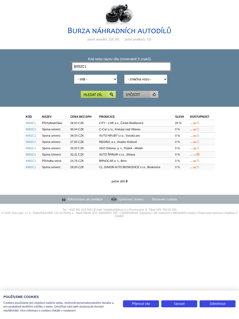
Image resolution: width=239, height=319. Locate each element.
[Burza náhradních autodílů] (119, 32)
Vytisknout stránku (131, 199)
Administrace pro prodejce (85, 199)
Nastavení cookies (164, 199)
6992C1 (31, 123)
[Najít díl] (98, 95)
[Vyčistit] (140, 95)
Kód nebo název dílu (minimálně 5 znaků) (119, 59)
